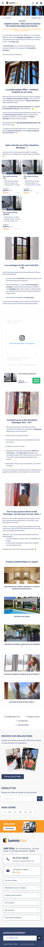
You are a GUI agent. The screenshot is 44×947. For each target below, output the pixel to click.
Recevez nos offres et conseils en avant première (19, 792)
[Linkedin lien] (15, 812)
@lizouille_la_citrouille (24, 37)
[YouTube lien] (10, 812)
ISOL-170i (15, 41)
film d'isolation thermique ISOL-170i (28, 122)
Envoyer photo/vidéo (12, 776)
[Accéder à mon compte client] (37, 3)
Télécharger (9, 828)
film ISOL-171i (14, 289)
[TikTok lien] (30, 812)
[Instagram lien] (20, 812)
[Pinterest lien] (25, 812)
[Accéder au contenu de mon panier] (41, 3)
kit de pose (37, 429)
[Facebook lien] (4, 812)
